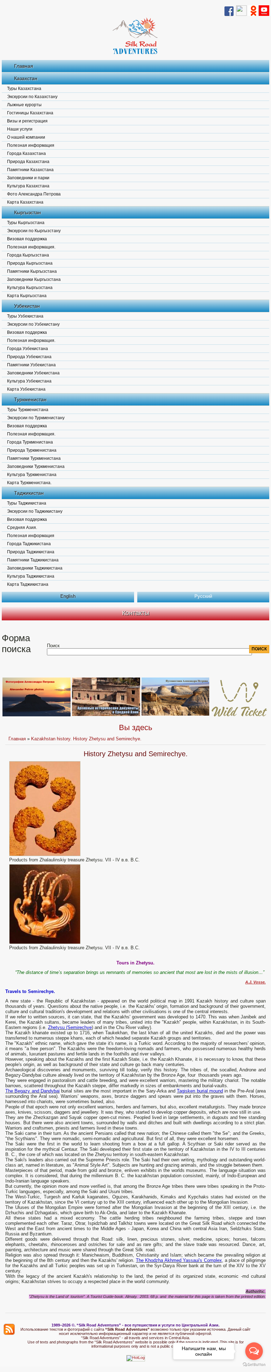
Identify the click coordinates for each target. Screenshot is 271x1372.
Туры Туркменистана (27, 409)
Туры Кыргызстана (25, 222)
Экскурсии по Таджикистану (34, 511)
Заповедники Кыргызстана (34, 279)
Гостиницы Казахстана (30, 112)
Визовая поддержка (27, 238)
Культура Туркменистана (31, 474)
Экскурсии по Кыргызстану (34, 230)
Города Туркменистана (30, 442)
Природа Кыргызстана (30, 263)
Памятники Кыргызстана (32, 271)
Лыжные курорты (24, 104)
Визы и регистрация (27, 121)
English (68, 596)
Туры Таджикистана (26, 503)
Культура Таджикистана (30, 576)
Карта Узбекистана (26, 389)
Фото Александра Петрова (34, 194)
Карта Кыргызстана (27, 295)
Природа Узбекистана (29, 356)
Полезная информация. (31, 247)
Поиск (53, 645)
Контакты (135, 612)
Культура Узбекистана (29, 381)
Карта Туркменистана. (29, 482)
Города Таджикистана (29, 543)
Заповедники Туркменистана (36, 466)
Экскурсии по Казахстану (32, 96)
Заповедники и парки (28, 177)
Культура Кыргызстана (30, 287)
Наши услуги (19, 129)
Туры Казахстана (24, 88)
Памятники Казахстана (30, 169)
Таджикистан (29, 493)
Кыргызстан (27, 212)
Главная (23, 66)
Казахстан (25, 78)
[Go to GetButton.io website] (254, 1364)
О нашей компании (26, 137)
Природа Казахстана (28, 161)
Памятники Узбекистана (31, 364)
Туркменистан (30, 399)
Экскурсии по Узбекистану (33, 324)
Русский (203, 596)
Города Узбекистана (27, 348)
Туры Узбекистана (25, 316)
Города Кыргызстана (28, 255)
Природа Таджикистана (30, 551)
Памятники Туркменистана (34, 458)
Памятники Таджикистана (33, 560)
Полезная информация (30, 145)
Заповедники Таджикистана (34, 568)
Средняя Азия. (22, 527)
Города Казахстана (26, 153)
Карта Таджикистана (27, 584)
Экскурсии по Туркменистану (36, 417)
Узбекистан (27, 306)
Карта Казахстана (25, 202)
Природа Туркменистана (31, 450)
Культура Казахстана (28, 185)
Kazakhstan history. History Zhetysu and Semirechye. (86, 738)
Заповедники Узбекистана (33, 373)
